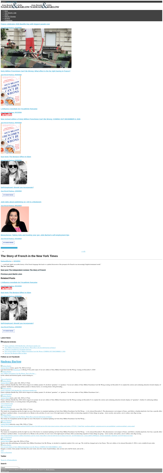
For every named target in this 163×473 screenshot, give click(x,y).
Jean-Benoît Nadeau (7, 27)
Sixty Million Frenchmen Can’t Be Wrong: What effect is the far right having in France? (35, 71)
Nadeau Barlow (11, 361)
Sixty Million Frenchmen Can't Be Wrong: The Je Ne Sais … (18, 373)
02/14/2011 (17, 261)
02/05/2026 (18, 160)
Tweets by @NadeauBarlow (9, 460)
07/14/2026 (18, 27)
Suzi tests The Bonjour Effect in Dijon (16, 157)
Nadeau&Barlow (6, 261)
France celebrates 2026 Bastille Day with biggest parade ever (25, 24)
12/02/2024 (18, 191)
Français (9, 2)
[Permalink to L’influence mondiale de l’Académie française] (6, 115)
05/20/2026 (18, 75)
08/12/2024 (18, 205)
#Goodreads (16, 370)
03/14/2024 (18, 238)
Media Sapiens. (50, 469)
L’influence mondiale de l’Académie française (19, 109)
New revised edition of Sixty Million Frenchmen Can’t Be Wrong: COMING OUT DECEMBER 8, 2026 (40, 119)
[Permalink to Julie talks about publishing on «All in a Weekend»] (15, 231)
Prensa (3, 248)
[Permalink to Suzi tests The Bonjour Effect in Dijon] (14, 184)
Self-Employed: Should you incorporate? (17, 187)
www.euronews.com (7, 403)
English (14, 2)
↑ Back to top (5, 471)
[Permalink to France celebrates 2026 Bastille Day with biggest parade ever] (36, 67)
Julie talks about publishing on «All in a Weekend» (21, 202)
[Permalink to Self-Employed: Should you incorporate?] (8, 198)
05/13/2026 (18, 112)
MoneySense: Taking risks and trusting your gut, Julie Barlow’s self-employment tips (35, 235)
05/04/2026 (18, 122)
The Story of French (11, 248)
